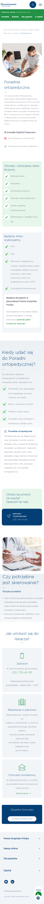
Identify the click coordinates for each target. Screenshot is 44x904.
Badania (15, 17)
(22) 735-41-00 (20, 520)
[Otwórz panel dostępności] (38, 898)
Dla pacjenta (27, 17)
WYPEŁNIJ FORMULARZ (22, 819)
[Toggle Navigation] (22, 838)
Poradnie (5, 17)
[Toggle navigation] (40, 4)
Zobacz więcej (22, 793)
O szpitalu (39, 17)
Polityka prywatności (13, 891)
